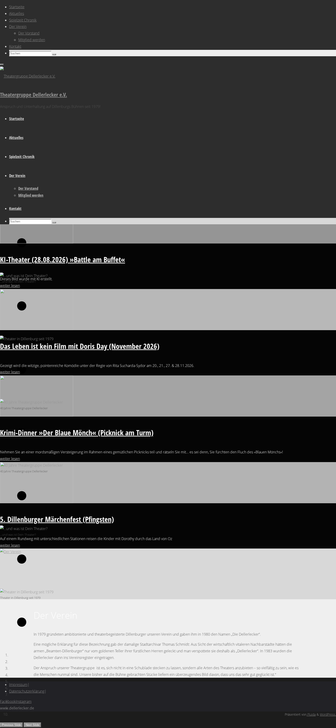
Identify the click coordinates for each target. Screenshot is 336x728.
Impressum (18, 684)
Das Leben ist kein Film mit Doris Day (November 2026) (79, 346)
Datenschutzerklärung (26, 691)
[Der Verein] (10, 551)
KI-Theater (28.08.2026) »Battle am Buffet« (62, 259)
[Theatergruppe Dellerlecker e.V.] (27, 76)
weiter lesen (10, 285)
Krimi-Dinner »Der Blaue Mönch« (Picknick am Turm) (76, 432)
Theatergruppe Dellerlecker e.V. (33, 94)
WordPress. (328, 714)
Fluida (311, 714)
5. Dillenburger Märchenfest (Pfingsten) (57, 519)
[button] (11, 725)
